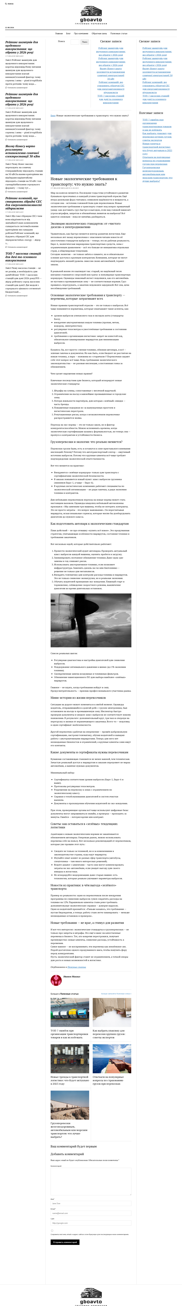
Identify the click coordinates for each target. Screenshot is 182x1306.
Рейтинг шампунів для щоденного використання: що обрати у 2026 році (21, 47)
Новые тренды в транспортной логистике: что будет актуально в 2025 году (70, 1080)
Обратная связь (99, 33)
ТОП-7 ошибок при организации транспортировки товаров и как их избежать (69, 1034)
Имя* (52, 1199)
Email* (53, 1209)
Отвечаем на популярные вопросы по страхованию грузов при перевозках (108, 1080)
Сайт (52, 1219)
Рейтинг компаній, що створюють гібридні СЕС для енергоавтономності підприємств (23, 203)
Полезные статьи (118, 33)
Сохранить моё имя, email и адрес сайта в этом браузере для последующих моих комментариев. (90, 1234)
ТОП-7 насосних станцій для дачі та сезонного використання (23, 257)
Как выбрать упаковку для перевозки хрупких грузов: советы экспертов (109, 1034)
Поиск (61, 41)
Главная (59, 33)
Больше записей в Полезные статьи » (116, 994)
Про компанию (81, 33)
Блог (68, 33)
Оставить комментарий (17, 88)
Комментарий (56, 1166)
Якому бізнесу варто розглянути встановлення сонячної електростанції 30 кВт (22, 151)
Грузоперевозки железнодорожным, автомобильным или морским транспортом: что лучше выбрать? (69, 1129)
